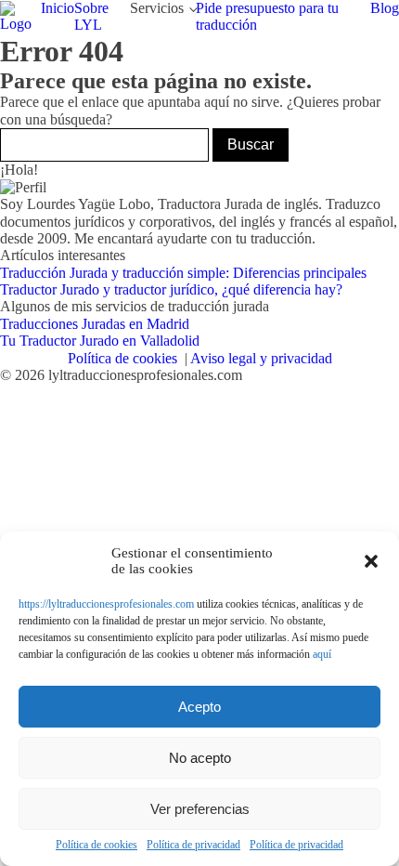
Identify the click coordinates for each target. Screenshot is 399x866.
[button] (371, 561)
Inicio (57, 8)
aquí (322, 654)
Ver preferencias (200, 809)
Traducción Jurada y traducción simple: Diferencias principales (183, 273)
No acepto (200, 758)
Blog (384, 8)
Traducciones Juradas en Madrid (94, 324)
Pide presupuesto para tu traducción (267, 16)
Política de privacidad (193, 845)
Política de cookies (96, 845)
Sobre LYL (91, 16)
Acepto (199, 707)
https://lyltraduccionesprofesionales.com (106, 603)
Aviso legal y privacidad (261, 358)
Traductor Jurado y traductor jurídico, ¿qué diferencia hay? (171, 289)
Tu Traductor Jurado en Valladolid (100, 340)
